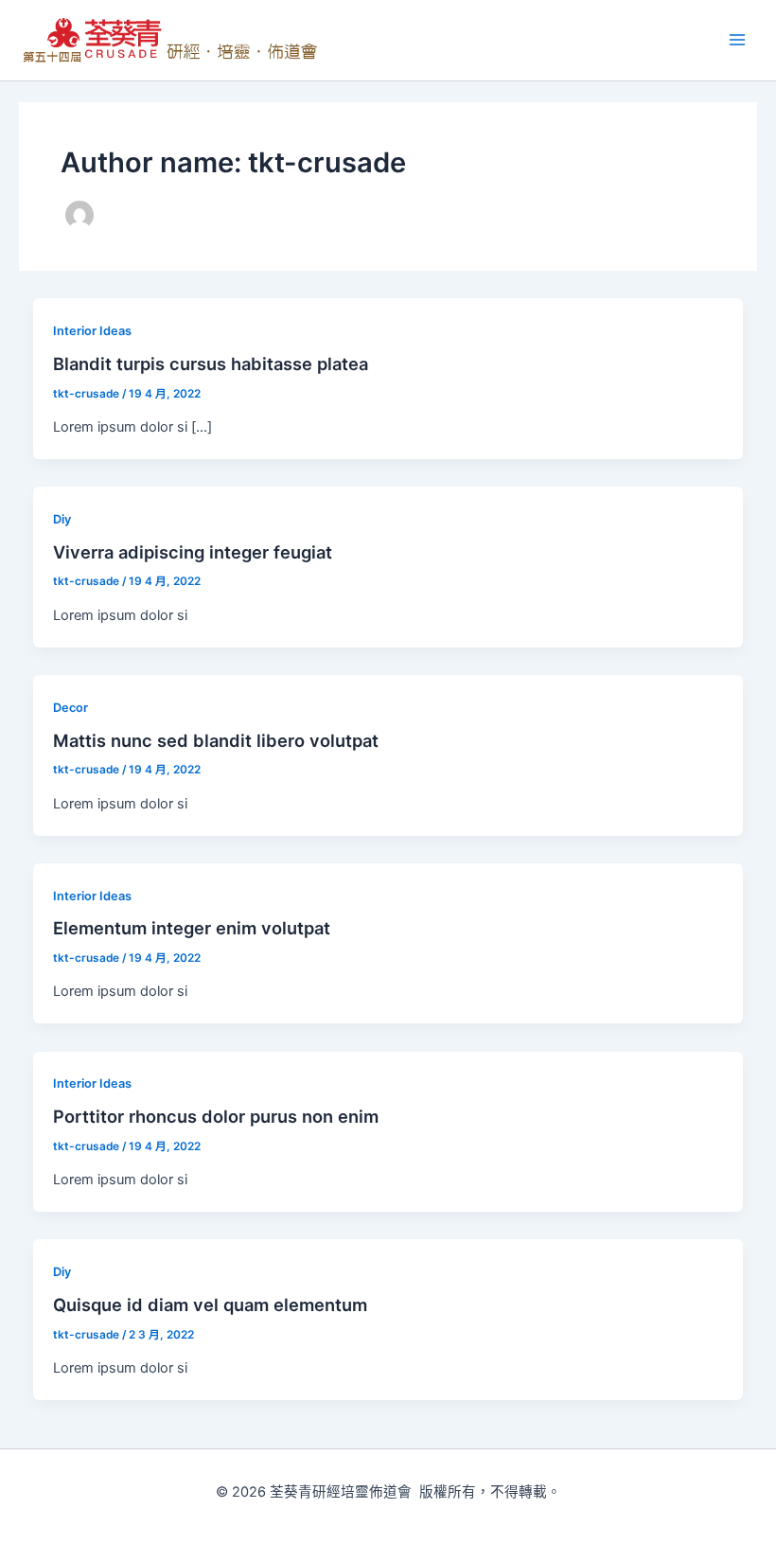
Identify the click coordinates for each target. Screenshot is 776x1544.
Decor (70, 708)
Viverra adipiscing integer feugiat (192, 551)
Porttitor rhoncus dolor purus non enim (216, 1116)
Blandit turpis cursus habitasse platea (210, 363)
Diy (62, 519)
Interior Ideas (92, 331)
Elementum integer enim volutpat (191, 927)
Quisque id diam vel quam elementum (210, 1304)
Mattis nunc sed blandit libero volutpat (216, 740)
